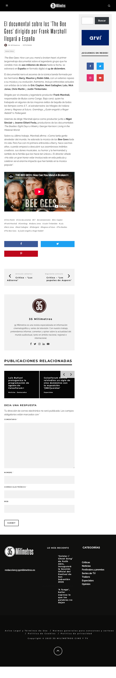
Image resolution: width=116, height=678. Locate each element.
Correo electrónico (15, 487)
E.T (34, 220)
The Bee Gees (10, 231)
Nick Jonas (9, 227)
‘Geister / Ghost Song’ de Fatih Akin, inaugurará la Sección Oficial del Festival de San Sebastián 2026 (65, 569)
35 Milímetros (14, 45)
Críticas (86, 562)
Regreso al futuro (22, 109)
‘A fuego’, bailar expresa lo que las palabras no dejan (65, 596)
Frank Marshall (11, 224)
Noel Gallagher (22, 227)
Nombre (9, 472)
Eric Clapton (58, 220)
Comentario (11, 419)
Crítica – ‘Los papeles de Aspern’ (59, 279)
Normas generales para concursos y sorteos (83, 631)
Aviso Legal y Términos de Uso (26, 631)
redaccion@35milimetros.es (20, 570)
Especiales (88, 580)
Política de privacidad (76, 633)
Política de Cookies (42, 633)
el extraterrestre (44, 220)
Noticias (86, 566)
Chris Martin (10, 220)
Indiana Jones (35, 224)
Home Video (9, 51)
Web (6, 501)
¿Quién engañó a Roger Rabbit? (31, 231)
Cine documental (24, 220)
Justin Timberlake (50, 224)
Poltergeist (35, 227)
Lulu (61, 224)
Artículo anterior (24, 274)
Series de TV (89, 573)
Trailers (86, 577)
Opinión (86, 584)
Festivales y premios (93, 569)
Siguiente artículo (54, 274)
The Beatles (62, 227)
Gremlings (24, 224)
